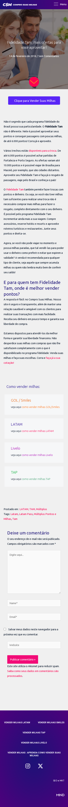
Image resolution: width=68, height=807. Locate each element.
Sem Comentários (48, 56)
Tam (14, 518)
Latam (14, 513)
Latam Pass (26, 513)
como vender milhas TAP (36, 478)
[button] (27, 766)
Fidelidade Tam (15, 189)
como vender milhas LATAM (38, 430)
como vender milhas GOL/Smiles (41, 406)
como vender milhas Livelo (37, 454)
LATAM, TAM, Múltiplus (33, 509)
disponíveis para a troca (42, 150)
